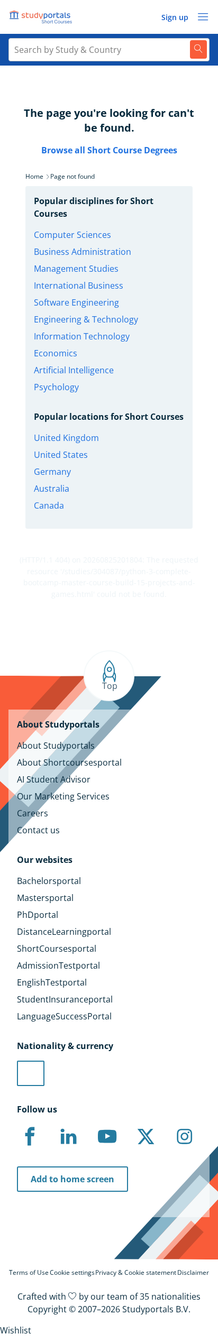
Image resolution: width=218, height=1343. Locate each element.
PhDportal (37, 915)
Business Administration (82, 251)
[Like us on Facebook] (29, 1136)
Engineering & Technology (86, 319)
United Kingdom (66, 438)
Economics (55, 353)
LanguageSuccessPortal (64, 1016)
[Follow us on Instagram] (184, 1136)
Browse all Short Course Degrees (109, 150)
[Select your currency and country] (30, 1073)
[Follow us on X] (145, 1136)
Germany (52, 471)
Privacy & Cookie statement (135, 1272)
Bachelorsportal (49, 881)
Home (34, 176)
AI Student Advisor (53, 779)
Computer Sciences (72, 235)
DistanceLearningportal (64, 931)
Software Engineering (76, 302)
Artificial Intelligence (74, 370)
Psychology (56, 387)
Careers (32, 813)
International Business (78, 285)
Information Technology (82, 336)
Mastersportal (45, 898)
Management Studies (76, 268)
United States (61, 455)
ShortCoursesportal (56, 948)
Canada (49, 505)
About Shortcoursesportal (69, 762)
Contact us (38, 830)
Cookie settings (72, 1272)
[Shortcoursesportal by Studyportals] (42, 16)
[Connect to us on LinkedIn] (68, 1136)
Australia (51, 488)
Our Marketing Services (63, 796)
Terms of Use (29, 1272)
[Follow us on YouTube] (107, 1136)
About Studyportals (56, 745)
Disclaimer (193, 1272)
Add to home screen (72, 1179)
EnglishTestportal (52, 982)
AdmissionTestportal (58, 965)
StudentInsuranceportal (65, 999)
